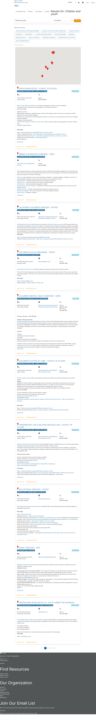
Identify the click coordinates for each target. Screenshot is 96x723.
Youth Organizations (22, 40)
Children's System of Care (24, 378)
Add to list (20, 146)
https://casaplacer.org (27, 281)
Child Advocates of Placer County (26, 269)
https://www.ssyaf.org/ (41, 137)
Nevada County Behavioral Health (26, 321)
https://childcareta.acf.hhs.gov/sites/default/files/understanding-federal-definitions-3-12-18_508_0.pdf (50, 519)
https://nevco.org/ (26, 514)
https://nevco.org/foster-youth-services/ (40, 524)
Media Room (3, 697)
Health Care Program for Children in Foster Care (31, 121)
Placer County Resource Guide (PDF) (27, 465)
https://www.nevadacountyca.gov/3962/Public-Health (35, 237)
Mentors (71, 34)
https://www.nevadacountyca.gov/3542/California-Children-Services (55, 239)
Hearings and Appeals (23, 190)
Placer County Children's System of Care (28, 105)
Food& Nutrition (21, 180)
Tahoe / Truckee (4, 675)
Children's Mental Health (47, 321)
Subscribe (2, 710)
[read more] (20, 142)
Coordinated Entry (5, 694)
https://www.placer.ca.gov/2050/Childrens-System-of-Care (37, 132)
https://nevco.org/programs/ (36, 516)
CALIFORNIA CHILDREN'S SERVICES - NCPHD (38, 207)
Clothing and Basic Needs (44, 34)
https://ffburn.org (42, 612)
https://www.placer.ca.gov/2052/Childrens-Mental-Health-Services (56, 472)
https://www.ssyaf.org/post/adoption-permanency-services (51, 136)
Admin (36, 713)
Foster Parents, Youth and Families (26, 185)
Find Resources (20, 11)
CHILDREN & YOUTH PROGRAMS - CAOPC (37, 252)
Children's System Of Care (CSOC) (26, 444)
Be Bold (21, 272)
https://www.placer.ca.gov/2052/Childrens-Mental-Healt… (54, 410)
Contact (47, 11)
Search (77, 20)
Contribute (38, 11)
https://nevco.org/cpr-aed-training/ (48, 522)
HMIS (1, 696)
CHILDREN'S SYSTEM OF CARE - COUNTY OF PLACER (42, 361)
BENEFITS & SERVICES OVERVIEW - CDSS (36, 154)
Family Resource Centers (23, 345)
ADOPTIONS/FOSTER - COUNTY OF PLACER (38, 89)
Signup (93, 2)
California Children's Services (55, 224)
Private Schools (21, 37)
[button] (52, 63)
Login (87, 2)
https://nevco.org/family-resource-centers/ (43, 521)
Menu (16, 5)
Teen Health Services (49, 37)
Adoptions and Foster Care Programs (27, 31)
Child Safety (29, 34)
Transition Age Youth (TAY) (66, 37)
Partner (30, 11)
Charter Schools (74, 31)
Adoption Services (22, 189)
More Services (21, 192)
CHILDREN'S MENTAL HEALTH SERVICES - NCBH (40, 296)
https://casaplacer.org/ (44, 261)
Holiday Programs (60, 34)
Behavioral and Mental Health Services (27, 396)
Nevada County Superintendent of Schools (30, 506)
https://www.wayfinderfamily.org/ (47, 557)
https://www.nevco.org (44, 499)
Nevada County (4, 673)
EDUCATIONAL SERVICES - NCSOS (34, 489)
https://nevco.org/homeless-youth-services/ (50, 517)
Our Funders (3, 689)
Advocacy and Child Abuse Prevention (54, 31)
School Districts (34, 37)
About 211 (2, 687)
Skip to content (18, 0)
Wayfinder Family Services (24, 564)
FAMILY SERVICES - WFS (29, 548)
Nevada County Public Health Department (30, 224)
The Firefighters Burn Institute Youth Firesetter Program (32, 619)
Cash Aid (19, 177)
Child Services (21, 182)
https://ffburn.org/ (26, 636)
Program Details (31, 146)
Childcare (19, 34)
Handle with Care (4, 692)
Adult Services (21, 184)
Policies (2, 690)
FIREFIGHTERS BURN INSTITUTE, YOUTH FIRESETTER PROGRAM (46, 603)
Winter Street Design (27, 713)
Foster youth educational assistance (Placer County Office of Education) (36, 464)
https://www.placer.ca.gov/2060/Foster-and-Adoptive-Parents (49, 134)
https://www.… (60, 474)
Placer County (4, 677)
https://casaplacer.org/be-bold (35, 282)
